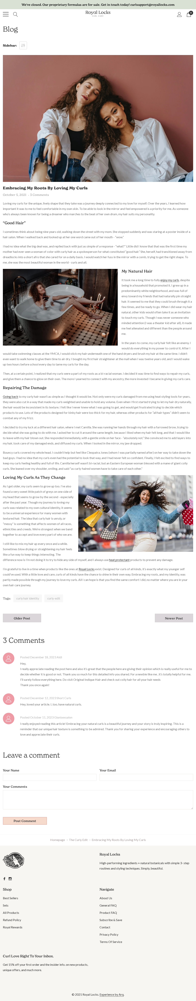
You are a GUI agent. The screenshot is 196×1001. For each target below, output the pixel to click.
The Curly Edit (78, 840)
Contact (105, 927)
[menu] (6, 14)
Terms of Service (111, 942)
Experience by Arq (112, 994)
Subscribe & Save (111, 920)
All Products (11, 912)
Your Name (11, 770)
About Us (106, 898)
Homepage (57, 840)
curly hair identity (27, 598)
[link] (18, 861)
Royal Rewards (12, 927)
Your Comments (15, 786)
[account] (179, 14)
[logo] (98, 14)
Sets (5, 905)
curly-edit (53, 598)
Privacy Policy (109, 934)
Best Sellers (10, 898)
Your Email (108, 770)
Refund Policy (12, 920)
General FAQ (108, 905)
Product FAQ (108, 912)
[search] (15, 14)
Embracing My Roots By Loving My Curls (45, 188)
